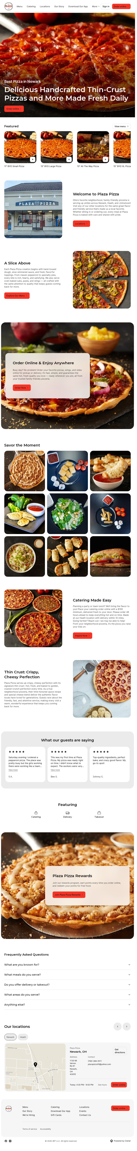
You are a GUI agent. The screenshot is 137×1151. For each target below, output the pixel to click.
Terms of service (29, 1129)
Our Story (81, 6)
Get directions (120, 1051)
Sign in (105, 6)
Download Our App (60, 1111)
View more (13, 770)
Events (82, 1111)
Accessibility (45, 1129)
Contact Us (85, 1115)
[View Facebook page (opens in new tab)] (5, 1141)
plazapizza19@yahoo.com (99, 1064)
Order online (119, 1084)
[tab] (10, 1037)
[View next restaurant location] (127, 1027)
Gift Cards (56, 1115)
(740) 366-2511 (95, 1061)
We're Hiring (28, 1115)
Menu (41, 6)
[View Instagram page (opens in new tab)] (10, 1141)
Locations (67, 6)
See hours (102, 1085)
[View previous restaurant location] (118, 1027)
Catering (53, 6)
